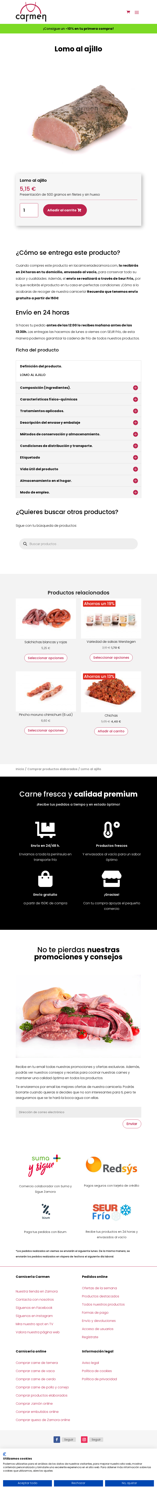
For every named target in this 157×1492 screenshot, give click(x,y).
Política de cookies (97, 1371)
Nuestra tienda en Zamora (37, 1291)
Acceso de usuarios (97, 1329)
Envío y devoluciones (99, 1320)
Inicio (20, 769)
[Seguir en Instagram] (84, 1439)
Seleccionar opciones (46, 658)
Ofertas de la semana (99, 1288)
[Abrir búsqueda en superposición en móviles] (78, 543)
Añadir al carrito (61, 210)
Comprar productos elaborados (52, 769)
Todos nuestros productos (103, 1304)
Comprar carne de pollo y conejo (42, 1387)
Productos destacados (100, 1296)
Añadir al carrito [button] (111, 731)
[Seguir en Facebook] (57, 1439)
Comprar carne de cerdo (36, 1379)
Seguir (68, 1440)
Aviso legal (90, 1362)
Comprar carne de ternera (37, 1362)
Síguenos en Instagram (34, 1316)
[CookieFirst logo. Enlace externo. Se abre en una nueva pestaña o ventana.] (4, 1454)
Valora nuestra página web (38, 1332)
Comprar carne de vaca (35, 1371)
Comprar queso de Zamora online (43, 1420)
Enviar (132, 1123)
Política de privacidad (99, 1379)
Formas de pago (95, 1312)
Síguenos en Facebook (34, 1307)
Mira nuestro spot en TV (34, 1324)
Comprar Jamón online (34, 1403)
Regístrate (90, 1337)
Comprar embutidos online (37, 1411)
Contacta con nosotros (35, 1299)
